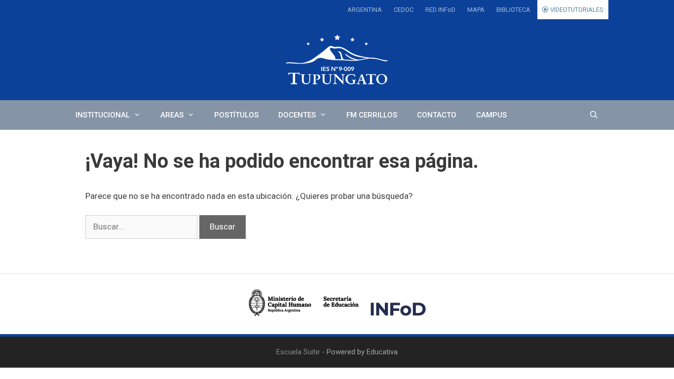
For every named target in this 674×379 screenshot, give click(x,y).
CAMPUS (491, 115)
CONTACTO (436, 115)
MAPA (476, 9)
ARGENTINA (364, 9)
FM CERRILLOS (371, 115)
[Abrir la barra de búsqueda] (593, 115)
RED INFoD (440, 9)
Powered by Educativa (362, 351)
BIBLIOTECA (513, 9)
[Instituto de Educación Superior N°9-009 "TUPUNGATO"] (337, 60)
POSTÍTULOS (236, 115)
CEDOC (403, 9)
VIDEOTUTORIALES (576, 9)
